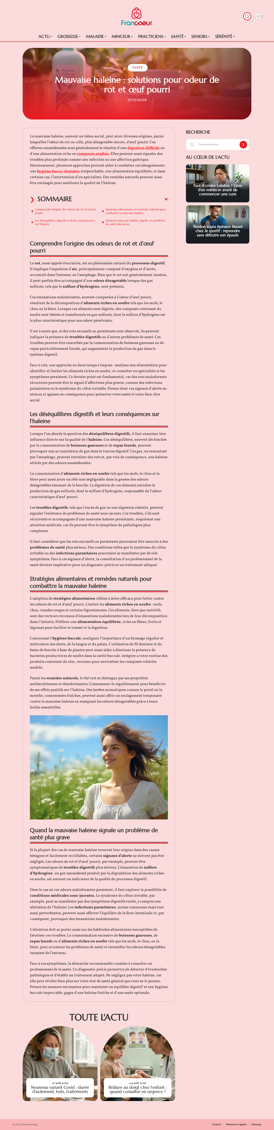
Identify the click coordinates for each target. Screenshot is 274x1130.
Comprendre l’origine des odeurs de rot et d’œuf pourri (65, 211)
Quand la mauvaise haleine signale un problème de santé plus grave (135, 222)
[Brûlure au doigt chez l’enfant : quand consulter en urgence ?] (137, 1063)
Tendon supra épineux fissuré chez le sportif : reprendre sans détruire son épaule (218, 230)
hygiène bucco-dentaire (58, 171)
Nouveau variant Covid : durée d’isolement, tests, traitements (60, 1089)
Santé (138, 68)
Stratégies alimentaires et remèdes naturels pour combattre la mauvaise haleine (136, 211)
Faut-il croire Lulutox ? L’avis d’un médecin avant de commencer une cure (218, 189)
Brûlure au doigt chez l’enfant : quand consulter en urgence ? (138, 1089)
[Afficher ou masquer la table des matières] (120, 199)
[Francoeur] (137, 16)
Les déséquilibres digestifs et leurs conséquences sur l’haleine (65, 222)
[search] (247, 16)
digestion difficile (143, 148)
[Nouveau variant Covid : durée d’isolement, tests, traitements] (60, 1063)
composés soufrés (93, 153)
